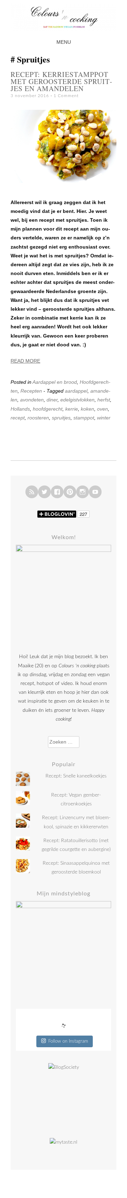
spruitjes (61, 418)
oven (102, 409)
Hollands (20, 409)
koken (87, 409)
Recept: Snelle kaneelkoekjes (76, 776)
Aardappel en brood (54, 382)
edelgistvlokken (77, 400)
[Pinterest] (70, 491)
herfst (103, 400)
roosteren (38, 418)
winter (103, 418)
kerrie (71, 409)
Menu (63, 42)
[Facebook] (57, 491)
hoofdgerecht (47, 409)
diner (52, 400)
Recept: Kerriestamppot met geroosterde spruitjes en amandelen (61, 81)
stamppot (83, 418)
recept (18, 418)
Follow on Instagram (68, 1041)
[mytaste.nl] (63, 1142)
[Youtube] (95, 491)
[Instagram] (82, 491)
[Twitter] (44, 491)
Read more (25, 361)
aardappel (76, 391)
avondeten (32, 400)
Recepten (31, 391)
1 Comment (66, 96)
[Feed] (31, 491)
